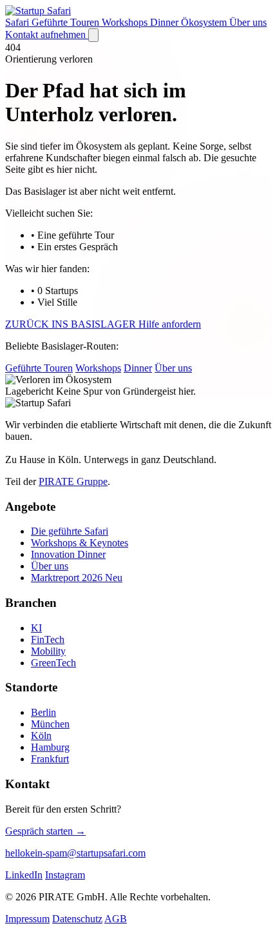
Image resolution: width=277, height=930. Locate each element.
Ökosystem (205, 22)
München (50, 723)
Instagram (65, 874)
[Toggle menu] (93, 35)
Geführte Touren (67, 22)
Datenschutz (77, 918)
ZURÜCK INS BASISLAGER (71, 324)
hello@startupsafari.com (75, 852)
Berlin (43, 712)
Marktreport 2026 (76, 577)
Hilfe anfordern (169, 324)
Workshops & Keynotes (79, 542)
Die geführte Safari (69, 531)
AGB (115, 918)
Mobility (48, 651)
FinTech (47, 639)
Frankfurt (50, 758)
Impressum (27, 918)
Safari (18, 22)
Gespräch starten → (45, 831)
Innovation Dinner (68, 554)
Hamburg (50, 747)
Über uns (248, 22)
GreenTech (53, 662)
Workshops (126, 22)
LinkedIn (24, 874)
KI (36, 627)
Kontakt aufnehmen (46, 34)
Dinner (165, 22)
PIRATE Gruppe (73, 481)
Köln (41, 735)
